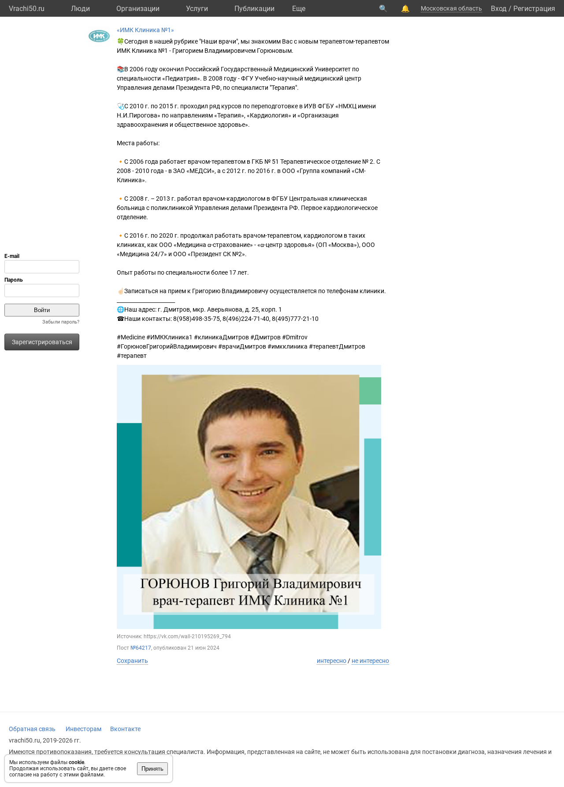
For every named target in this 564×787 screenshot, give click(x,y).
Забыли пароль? (60, 322)
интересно (331, 660)
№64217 (140, 648)
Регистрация (534, 8)
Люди (80, 8)
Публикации (254, 8)
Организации (138, 8)
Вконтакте (125, 728)
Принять (152, 768)
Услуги (197, 8)
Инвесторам (83, 728)
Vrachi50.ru (27, 8)
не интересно (370, 660)
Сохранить (132, 660)
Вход (499, 8)
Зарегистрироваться (42, 342)
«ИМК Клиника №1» (145, 29)
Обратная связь (32, 728)
